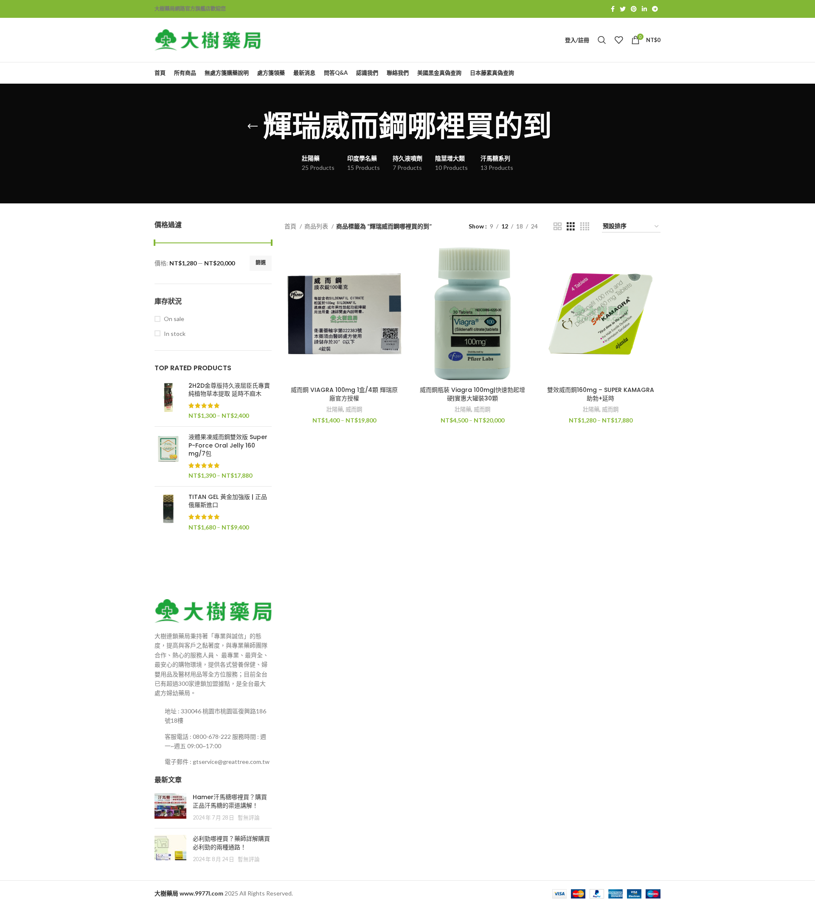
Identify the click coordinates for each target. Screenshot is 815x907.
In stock (174, 333)
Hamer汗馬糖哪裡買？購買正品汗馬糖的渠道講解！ (230, 801)
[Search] (601, 39)
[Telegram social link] (654, 8)
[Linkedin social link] (644, 8)
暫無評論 (249, 817)
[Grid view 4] (584, 226)
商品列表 (316, 226)
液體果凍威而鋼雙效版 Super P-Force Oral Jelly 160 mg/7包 (227, 445)
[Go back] (252, 126)
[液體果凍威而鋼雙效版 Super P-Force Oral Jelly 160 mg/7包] (168, 456)
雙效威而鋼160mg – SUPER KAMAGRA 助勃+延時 (600, 394)
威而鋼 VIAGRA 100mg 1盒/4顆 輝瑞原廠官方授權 (344, 394)
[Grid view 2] (558, 226)
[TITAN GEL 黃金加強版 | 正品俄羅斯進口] (168, 512)
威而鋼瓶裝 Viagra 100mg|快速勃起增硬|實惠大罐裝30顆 (472, 394)
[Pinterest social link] (633, 8)
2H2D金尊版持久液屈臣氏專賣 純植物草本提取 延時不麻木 (229, 390)
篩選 (261, 262)
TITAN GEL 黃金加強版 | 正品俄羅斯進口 (227, 501)
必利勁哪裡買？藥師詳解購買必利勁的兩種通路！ (231, 842)
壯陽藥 (334, 409)
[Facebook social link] (612, 8)
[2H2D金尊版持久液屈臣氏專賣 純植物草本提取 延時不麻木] (168, 401)
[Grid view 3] (571, 226)
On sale (174, 318)
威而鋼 (354, 409)
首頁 (291, 226)
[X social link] (622, 8)
